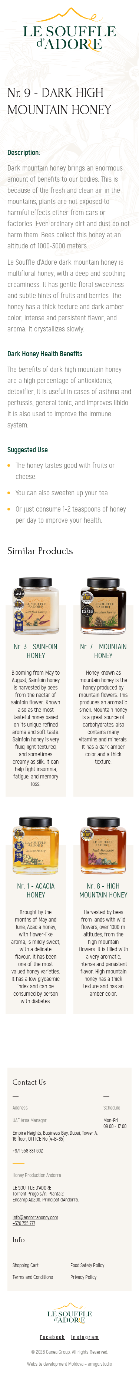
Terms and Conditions (33, 1277)
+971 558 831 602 (28, 1151)
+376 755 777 (24, 1223)
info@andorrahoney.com (35, 1217)
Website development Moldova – (57, 1364)
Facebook (52, 1337)
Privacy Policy (83, 1277)
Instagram (85, 1337)
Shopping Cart (26, 1265)
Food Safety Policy (87, 1265)
